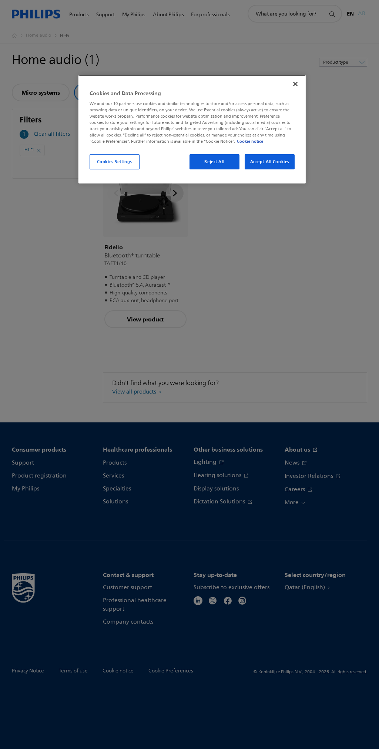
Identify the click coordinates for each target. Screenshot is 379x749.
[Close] (295, 84)
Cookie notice (250, 141)
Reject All (214, 161)
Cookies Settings (114, 161)
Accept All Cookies (269, 161)
